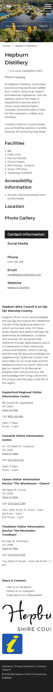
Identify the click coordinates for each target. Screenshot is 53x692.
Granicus (7, 677)
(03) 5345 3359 (17, 503)
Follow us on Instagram (20, 591)
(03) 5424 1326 (16, 554)
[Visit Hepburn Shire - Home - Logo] (15, 10)
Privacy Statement (25, 666)
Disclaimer (7, 666)
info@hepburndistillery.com (24, 274)
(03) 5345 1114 (16, 460)
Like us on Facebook (18, 587)
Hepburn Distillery (18, 287)
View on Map (10, 410)
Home (6, 45)
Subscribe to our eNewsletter (24, 595)
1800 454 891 (15, 416)
